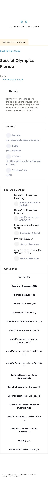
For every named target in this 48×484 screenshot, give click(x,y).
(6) (24, 321)
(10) (24, 449)
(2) (24, 387)
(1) (24, 295)
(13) (24, 440)
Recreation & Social (13, 79)
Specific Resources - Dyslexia (30, 204)
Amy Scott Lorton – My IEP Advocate (28, 252)
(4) (24, 277)
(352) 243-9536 (13, 150)
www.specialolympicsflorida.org (22, 140)
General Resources (29, 244)
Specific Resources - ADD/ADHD (29, 218)
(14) (24, 286)
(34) (24, 303)
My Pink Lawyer (23, 238)
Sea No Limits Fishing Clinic (26, 226)
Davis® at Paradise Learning (25, 197)
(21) (24, 312)
